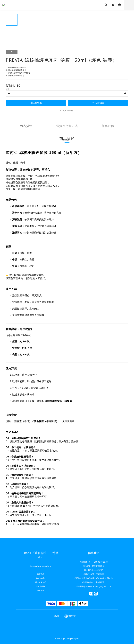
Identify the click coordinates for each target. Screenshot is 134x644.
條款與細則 (40, 578)
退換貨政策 (40, 586)
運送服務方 (39, 582)
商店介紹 (40, 574)
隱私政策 (40, 590)
